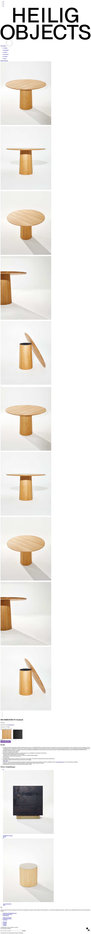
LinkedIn (5, 925)
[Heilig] (45, 39)
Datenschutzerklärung (7, 918)
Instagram (5, 921)
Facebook (5, 923)
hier (27, 764)
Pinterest (4, 924)
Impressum (5, 919)
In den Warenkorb (5, 741)
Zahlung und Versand (7, 917)
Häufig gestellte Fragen (7, 914)
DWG (7, 760)
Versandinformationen (60, 762)
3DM (4, 760)
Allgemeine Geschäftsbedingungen (10, 913)
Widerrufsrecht (6, 915)
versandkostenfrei (10, 724)
